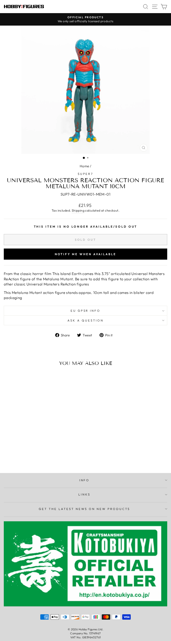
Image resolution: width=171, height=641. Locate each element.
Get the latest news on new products (84, 509)
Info (84, 480)
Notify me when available (85, 254)
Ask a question (85, 320)
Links (84, 494)
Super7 (86, 174)
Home (84, 166)
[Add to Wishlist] (9, 378)
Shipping (78, 210)
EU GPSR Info (86, 310)
